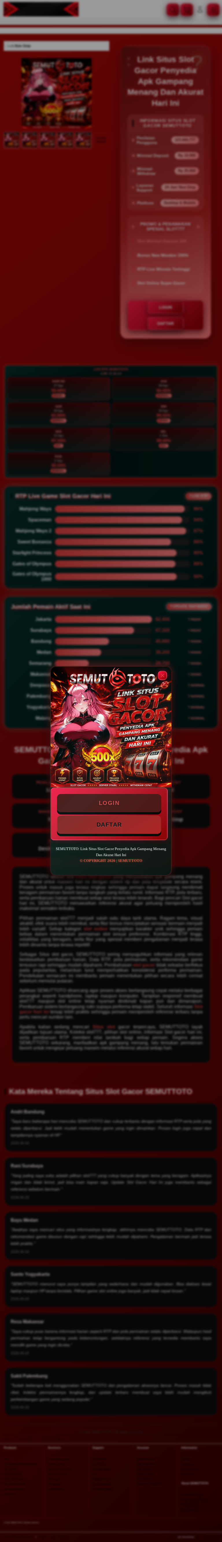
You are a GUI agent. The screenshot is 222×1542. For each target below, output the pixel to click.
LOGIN (109, 803)
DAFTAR (109, 824)
